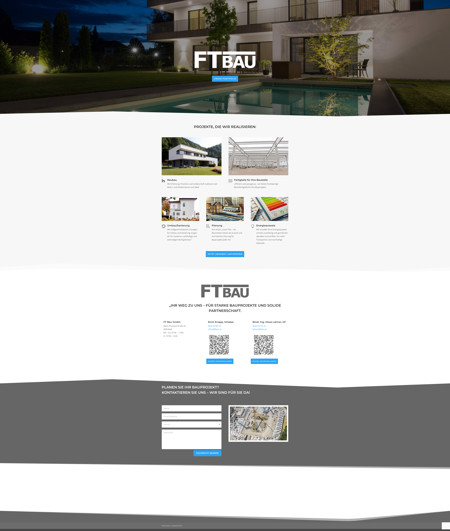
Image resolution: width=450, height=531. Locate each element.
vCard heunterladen (220, 361)
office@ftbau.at (214, 329)
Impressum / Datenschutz (172, 526)
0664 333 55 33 (259, 326)
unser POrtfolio (225, 79)
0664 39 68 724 (214, 326)
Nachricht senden (207, 453)
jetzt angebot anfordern (225, 254)
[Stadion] (258, 440)
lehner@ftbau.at (260, 329)
